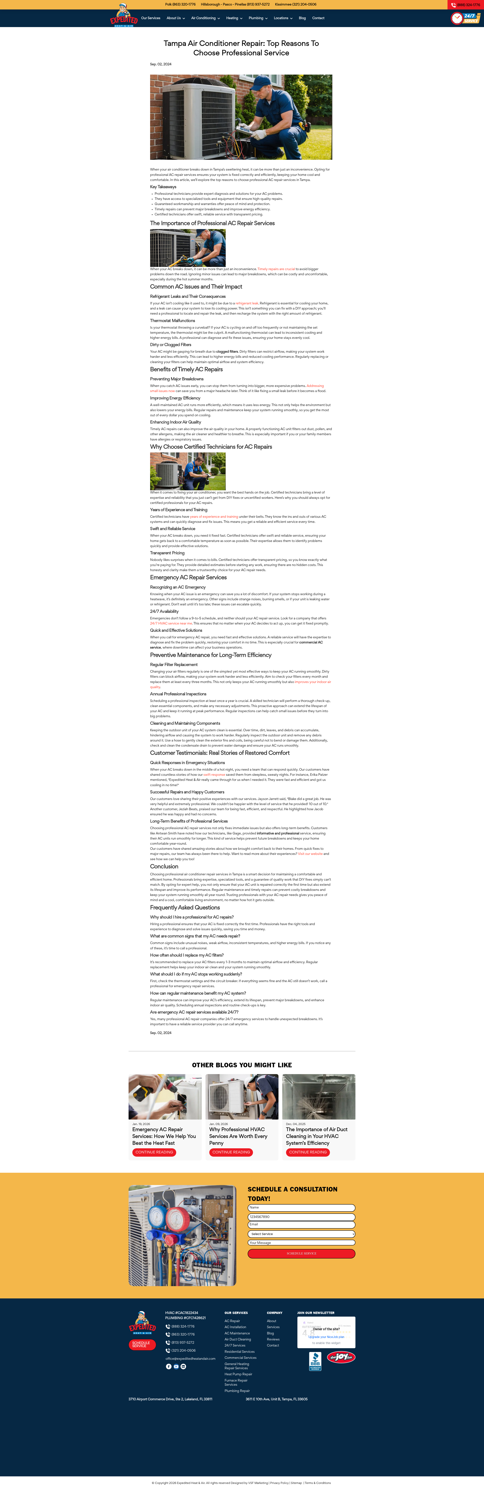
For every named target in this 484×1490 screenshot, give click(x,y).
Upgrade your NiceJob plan (326, 1337)
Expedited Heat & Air (191, 1483)
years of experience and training (214, 516)
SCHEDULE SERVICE (301, 1253)
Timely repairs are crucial (276, 269)
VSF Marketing (258, 1483)
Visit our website (310, 854)
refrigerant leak (247, 303)
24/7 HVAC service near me (171, 623)
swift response (214, 775)
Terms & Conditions (318, 1483)
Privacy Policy (279, 1483)
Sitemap (297, 1483)
